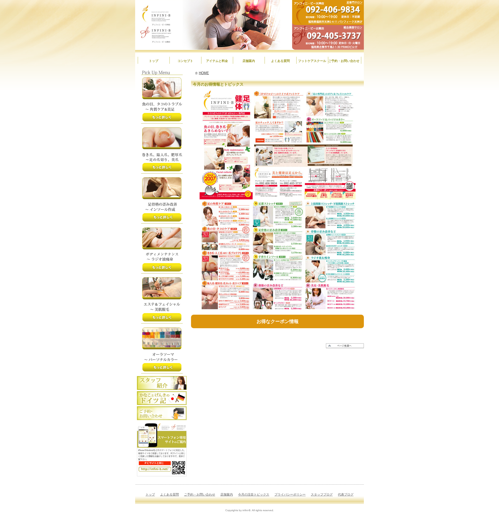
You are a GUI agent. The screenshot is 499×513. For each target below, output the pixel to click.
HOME (204, 73)
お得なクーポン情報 (278, 321)
